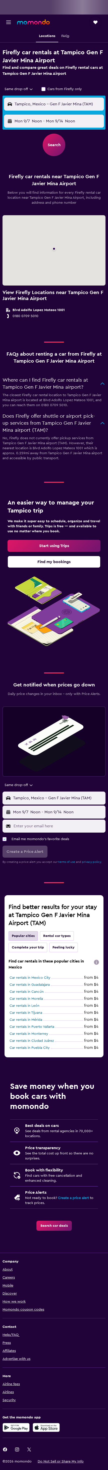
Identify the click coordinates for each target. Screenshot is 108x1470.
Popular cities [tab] (23, 936)
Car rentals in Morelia (26, 999)
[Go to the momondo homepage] (33, 22)
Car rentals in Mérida (26, 1020)
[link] (54, 546)
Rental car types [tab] (57, 936)
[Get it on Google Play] (16, 1427)
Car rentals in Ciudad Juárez (32, 1041)
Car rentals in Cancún (27, 992)
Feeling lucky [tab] (63, 947)
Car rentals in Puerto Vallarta (32, 1027)
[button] (8, 22)
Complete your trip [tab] (28, 947)
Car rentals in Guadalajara (30, 985)
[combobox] (19, 89)
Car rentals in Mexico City (30, 977)
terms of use (66, 861)
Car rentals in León (24, 1006)
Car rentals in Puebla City (30, 1048)
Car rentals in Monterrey (29, 1034)
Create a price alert (73, 1198)
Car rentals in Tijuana (26, 1013)
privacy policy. (92, 861)
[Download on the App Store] (46, 1427)
